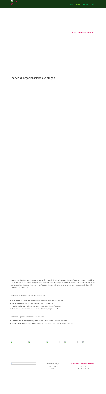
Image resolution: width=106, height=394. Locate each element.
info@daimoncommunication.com (82, 364)
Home (71, 4)
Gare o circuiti (23, 57)
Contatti (86, 4)
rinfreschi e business (83, 57)
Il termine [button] (49, 152)
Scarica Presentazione (82, 32)
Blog (93, 4)
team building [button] (58, 152)
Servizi (78, 4)
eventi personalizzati (53, 270)
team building (53, 57)
